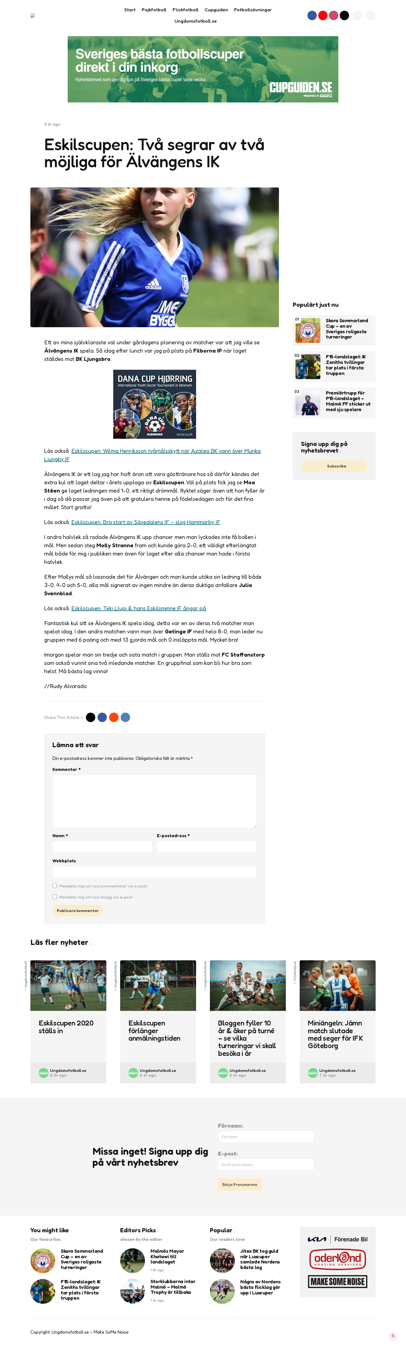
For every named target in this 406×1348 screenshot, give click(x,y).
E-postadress (173, 835)
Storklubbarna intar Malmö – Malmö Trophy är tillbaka (173, 1287)
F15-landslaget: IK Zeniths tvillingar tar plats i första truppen (346, 365)
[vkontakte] (125, 717)
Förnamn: (230, 1125)
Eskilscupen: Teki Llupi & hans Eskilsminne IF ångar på (138, 608)
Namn (60, 835)
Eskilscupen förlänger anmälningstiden (154, 1030)
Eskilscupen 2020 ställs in (66, 1026)
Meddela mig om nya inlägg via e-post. (96, 897)
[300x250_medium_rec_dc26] (154, 437)
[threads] (344, 15)
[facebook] (312, 15)
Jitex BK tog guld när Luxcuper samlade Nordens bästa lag (260, 1259)
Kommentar (66, 769)
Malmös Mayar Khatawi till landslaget (167, 1256)
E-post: (228, 1153)
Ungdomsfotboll (25, 974)
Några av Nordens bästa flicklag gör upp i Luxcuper (260, 1287)
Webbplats (64, 860)
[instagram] (333, 15)
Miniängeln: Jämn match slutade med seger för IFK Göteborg (335, 1034)
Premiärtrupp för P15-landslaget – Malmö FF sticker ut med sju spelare (348, 401)
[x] (90, 717)
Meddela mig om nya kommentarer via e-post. (103, 886)
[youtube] (323, 15)
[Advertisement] (334, 204)
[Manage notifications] (393, 1335)
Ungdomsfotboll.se (68, 1070)
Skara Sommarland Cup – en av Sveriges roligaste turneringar (347, 329)
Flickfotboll (295, 970)
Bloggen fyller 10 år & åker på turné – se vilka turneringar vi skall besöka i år (247, 1038)
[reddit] (113, 717)
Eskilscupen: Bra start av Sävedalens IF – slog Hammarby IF (145, 522)
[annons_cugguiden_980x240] (203, 69)
